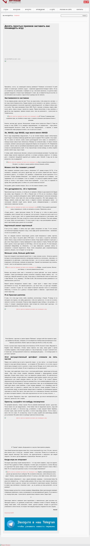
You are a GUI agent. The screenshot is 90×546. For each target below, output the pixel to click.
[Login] (85, 2)
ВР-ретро (28, 9)
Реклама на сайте (66, 9)
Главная (16, 15)
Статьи (6, 9)
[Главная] (11, 3)
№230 (12, 513)
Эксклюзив (16, 9)
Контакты (80, 9)
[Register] (87, 2)
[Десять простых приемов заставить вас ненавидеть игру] (23, 116)
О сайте (52, 9)
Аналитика (7, 513)
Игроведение (40, 9)
